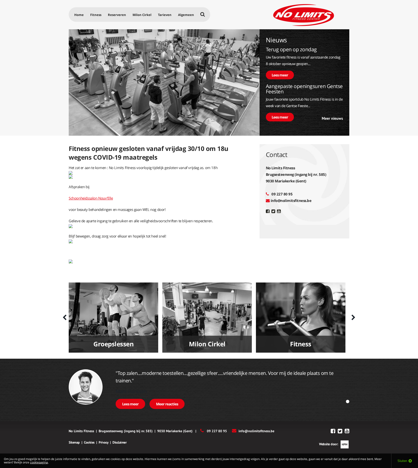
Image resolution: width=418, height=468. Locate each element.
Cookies (89, 442)
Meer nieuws (332, 118)
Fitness (95, 15)
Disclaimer (119, 442)
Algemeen (186, 15)
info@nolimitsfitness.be (291, 200)
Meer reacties (167, 403)
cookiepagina (39, 462)
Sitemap (74, 442)
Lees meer (280, 75)
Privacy (103, 442)
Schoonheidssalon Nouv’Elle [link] (91, 198)
